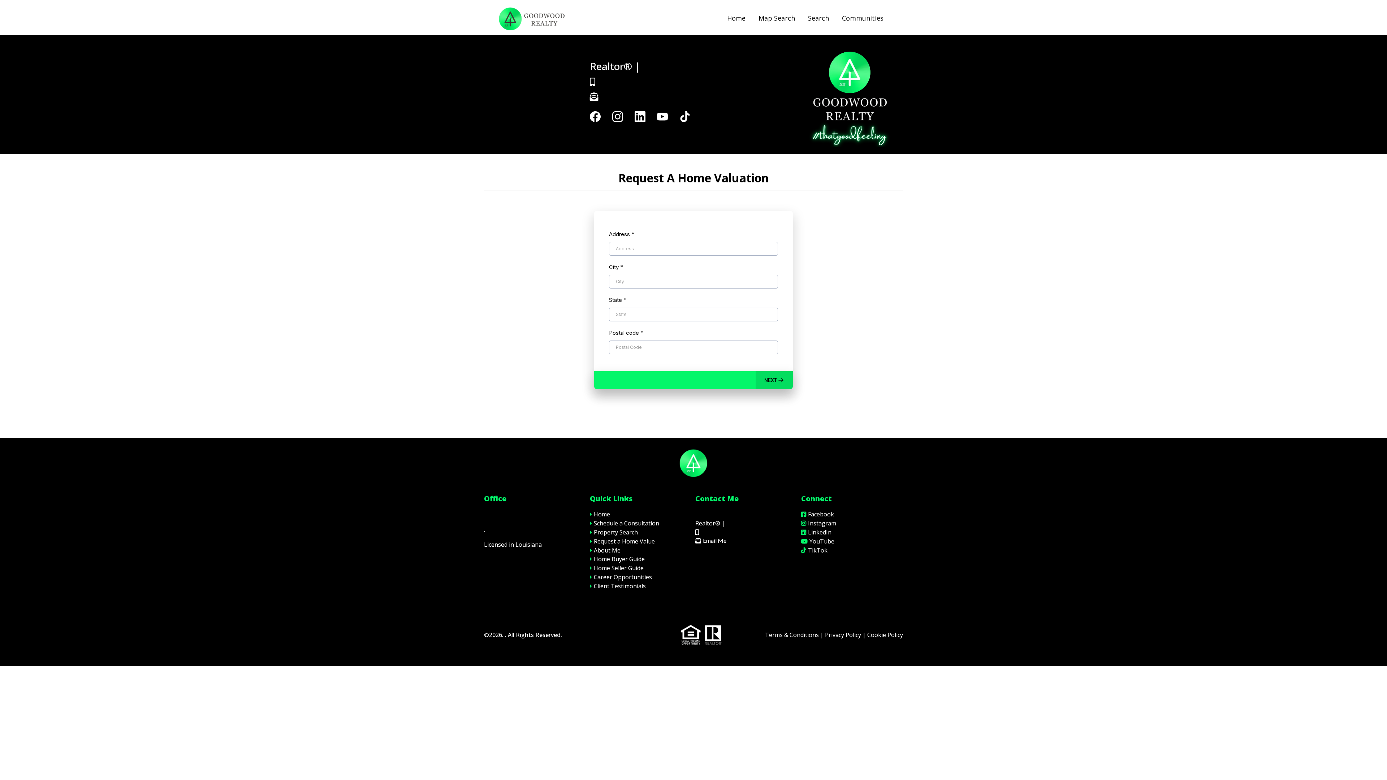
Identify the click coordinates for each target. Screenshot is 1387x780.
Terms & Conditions (792, 635)
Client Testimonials (620, 586)
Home (736, 18)
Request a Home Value (624, 541)
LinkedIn (819, 532)
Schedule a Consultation (626, 523)
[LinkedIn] (640, 116)
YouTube (821, 541)
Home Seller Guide (619, 568)
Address (621, 234)
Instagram (822, 523)
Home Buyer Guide (619, 559)
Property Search (616, 532)
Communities (862, 18)
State (617, 299)
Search (818, 18)
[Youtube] (662, 116)
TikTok (818, 550)
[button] (774, 380)
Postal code (626, 332)
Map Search (777, 18)
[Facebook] (595, 116)
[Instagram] (617, 116)
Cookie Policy (885, 635)
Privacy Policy (843, 635)
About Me (607, 550)
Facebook (821, 514)
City (616, 267)
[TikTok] (685, 116)
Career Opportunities (623, 577)
